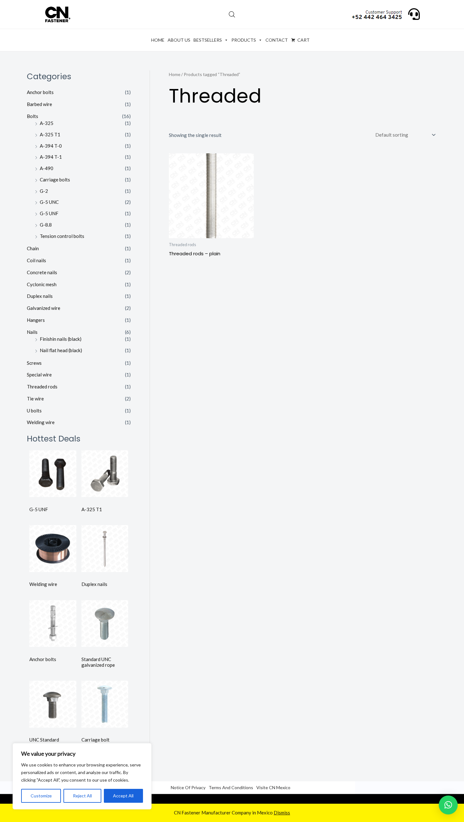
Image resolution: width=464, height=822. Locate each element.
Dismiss (282, 812)
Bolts (32, 116)
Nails (32, 332)
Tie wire (35, 398)
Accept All (123, 795)
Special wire (39, 374)
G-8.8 (46, 225)
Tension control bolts (62, 236)
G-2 (44, 191)
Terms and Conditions (231, 787)
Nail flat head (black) (61, 350)
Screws (34, 363)
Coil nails (36, 260)
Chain (33, 248)
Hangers (36, 320)
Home (174, 74)
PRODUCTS (243, 40)
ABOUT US (179, 40)
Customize (41, 795)
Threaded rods (42, 386)
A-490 (46, 168)
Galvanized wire (43, 308)
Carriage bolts (55, 179)
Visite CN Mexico (273, 787)
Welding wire (41, 422)
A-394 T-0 (51, 146)
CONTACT (276, 40)
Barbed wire (39, 104)
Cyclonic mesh (42, 284)
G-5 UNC (49, 202)
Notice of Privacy (188, 787)
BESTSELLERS (207, 40)
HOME (157, 40)
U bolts (34, 410)
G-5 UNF (49, 213)
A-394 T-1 (51, 157)
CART (303, 40)
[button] (448, 804)
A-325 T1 (50, 134)
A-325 (46, 123)
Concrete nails (42, 272)
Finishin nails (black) (60, 339)
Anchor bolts (40, 92)
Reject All (82, 795)
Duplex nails (40, 296)
